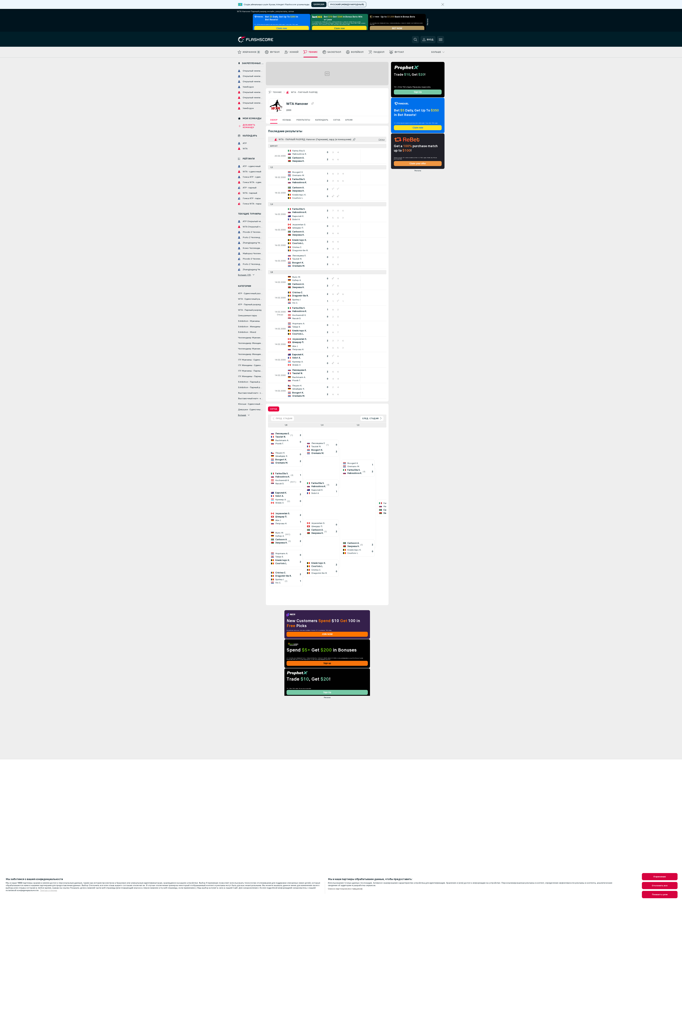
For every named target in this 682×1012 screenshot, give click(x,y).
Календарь (321, 120)
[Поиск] (415, 39)
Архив (349, 120)
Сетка (336, 120)
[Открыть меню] (440, 39)
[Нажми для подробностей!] (327, 156)
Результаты (303, 120)
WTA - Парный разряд (304, 92)
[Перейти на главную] (262, 39)
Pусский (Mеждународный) (347, 4)
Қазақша (318, 4)
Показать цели (660, 894)
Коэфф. (286, 120)
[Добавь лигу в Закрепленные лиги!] (312, 103)
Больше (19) (244, 275)
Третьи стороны (48, 890)
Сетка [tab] (273, 409)
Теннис (277, 92)
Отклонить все (660, 885)
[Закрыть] (442, 4)
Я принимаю (659, 876)
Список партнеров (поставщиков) (345, 889)
